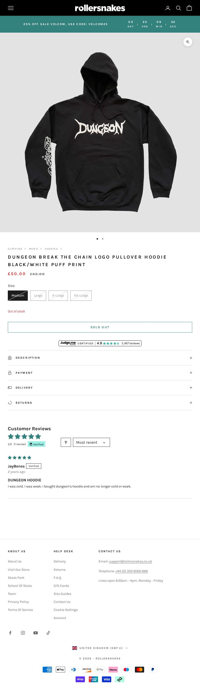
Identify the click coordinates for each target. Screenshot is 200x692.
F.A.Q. (58, 578)
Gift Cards (61, 586)
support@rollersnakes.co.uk (130, 561)
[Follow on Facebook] (10, 632)
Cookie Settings (66, 610)
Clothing (15, 248)
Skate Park (16, 578)
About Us (14, 561)
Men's (33, 248)
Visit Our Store (19, 570)
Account (60, 618)
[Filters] (66, 442)
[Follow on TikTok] (48, 632)
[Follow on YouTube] (35, 632)
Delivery (60, 561)
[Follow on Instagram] (22, 632)
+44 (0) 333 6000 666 (131, 571)
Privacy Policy (18, 602)
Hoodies (51, 248)
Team (12, 594)
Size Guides (62, 594)
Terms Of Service (20, 610)
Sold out (100, 327)
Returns (60, 570)
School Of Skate (20, 586)
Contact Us (62, 602)
